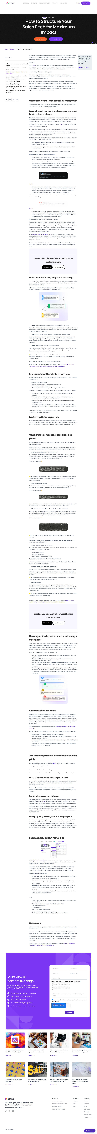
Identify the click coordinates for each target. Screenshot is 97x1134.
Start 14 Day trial (59, 267)
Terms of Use (88, 1117)
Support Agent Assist (58, 1109)
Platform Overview (58, 1101)
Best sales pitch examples (13, 84)
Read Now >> (9, 1055)
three (43, 801)
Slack (74, 1104)
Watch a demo (47, 267)
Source (31, 184)
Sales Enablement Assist (59, 1104)
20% (34, 65)
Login (78, 3)
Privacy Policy (88, 1114)
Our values (87, 1109)
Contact (86, 1112)
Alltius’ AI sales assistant (39, 860)
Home (6, 49)
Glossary (12, 49)
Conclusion (9, 92)
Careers (86, 1104)
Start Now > (85, 3)
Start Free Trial (40, 39)
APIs (74, 1106)
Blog (85, 1106)
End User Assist (57, 1106)
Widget (75, 1101)
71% (60, 224)
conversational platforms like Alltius (42, 234)
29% (54, 763)
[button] (26, 3)
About (86, 1101)
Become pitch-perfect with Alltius (15, 90)
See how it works (56, 39)
